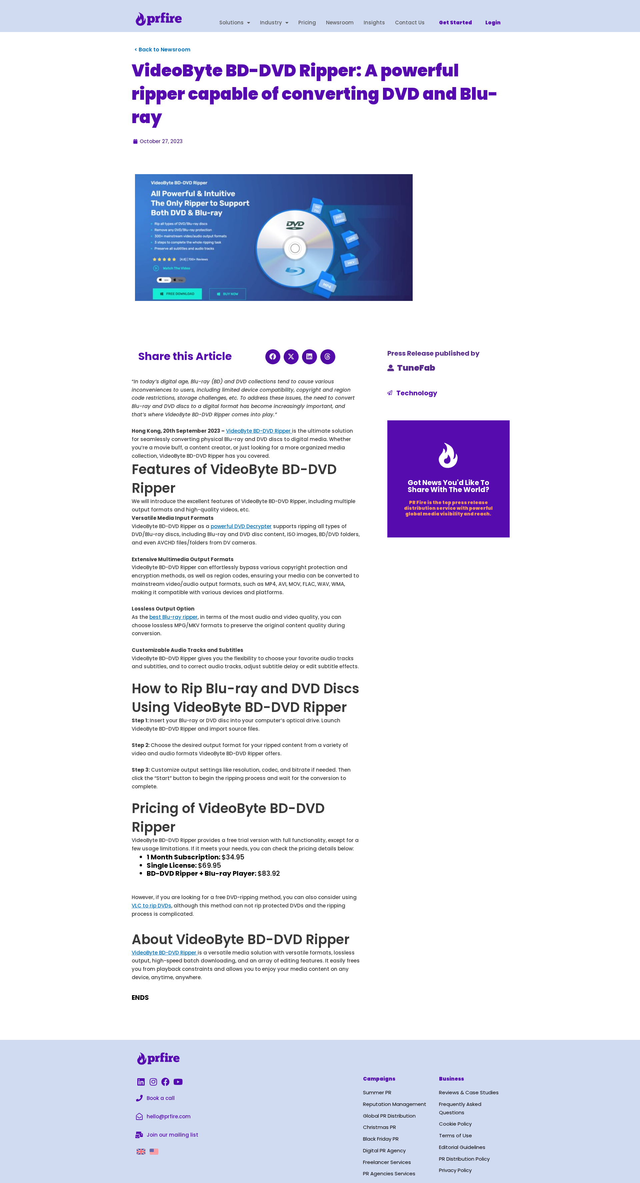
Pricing (307, 22)
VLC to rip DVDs (151, 905)
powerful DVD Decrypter (241, 526)
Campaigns (379, 1078)
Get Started (455, 22)
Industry (271, 22)
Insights (374, 22)
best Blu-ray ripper (173, 617)
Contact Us (410, 22)
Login (493, 22)
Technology (416, 393)
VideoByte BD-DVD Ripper (259, 430)
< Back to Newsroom (162, 49)
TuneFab (416, 368)
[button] (272, 356)
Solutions (231, 22)
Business (451, 1078)
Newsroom (340, 22)
